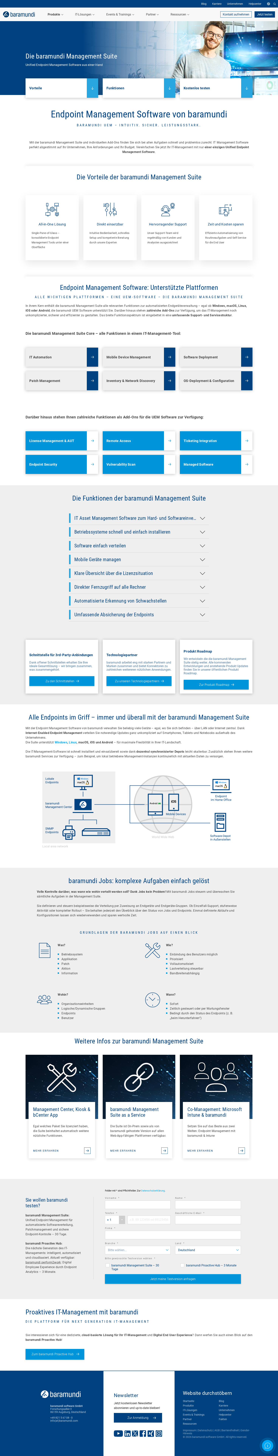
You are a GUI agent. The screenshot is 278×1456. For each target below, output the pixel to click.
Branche (117, 1244)
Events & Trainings (193, 1414)
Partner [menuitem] (151, 14)
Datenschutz (205, 1430)
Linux (73, 742)
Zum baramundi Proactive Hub (53, 1354)
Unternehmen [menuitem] (235, 3)
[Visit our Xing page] (151, 1434)
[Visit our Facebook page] (143, 1434)
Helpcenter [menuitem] (255, 3)
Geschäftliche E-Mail (195, 1214)
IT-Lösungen (190, 1410)
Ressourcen (190, 1423)
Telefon (116, 1214)
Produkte (188, 1405)
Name (185, 1199)
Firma (115, 1229)
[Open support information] (267, 1445)
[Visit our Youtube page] (118, 1434)
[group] (52, 227)
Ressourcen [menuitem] (179, 14)
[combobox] (115, 1220)
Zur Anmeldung (138, 1418)
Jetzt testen (265, 14)
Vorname (117, 1199)
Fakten (223, 1419)
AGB (217, 1430)
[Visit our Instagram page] (159, 1433)
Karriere (223, 1405)
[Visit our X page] (135, 1434)
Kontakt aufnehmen (236, 14)
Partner (187, 1419)
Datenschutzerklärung (153, 1190)
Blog (221, 1401)
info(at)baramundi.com (64, 1420)
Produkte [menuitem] (54, 14)
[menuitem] (269, 4)
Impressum (189, 1430)
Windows (61, 742)
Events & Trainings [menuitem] (119, 14)
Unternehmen (227, 1410)
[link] (19, 14)
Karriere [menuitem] (216, 3)
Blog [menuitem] (204, 3)
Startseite (188, 1401)
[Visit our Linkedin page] (127, 1434)
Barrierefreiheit (230, 1430)
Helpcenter (225, 1414)
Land (185, 1244)
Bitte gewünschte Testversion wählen (135, 1259)
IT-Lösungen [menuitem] (83, 14)
